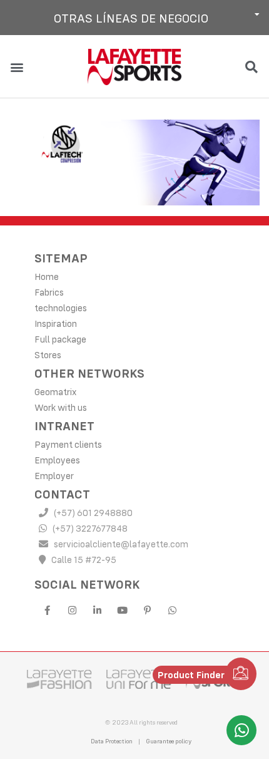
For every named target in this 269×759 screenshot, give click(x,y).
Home (46, 276)
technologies (60, 308)
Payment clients (68, 444)
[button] (134, 17)
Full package (60, 339)
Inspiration (55, 323)
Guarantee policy (168, 741)
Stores (47, 355)
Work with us (60, 407)
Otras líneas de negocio (131, 18)
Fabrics (49, 292)
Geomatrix (55, 392)
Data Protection (112, 741)
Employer (54, 476)
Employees (57, 460)
